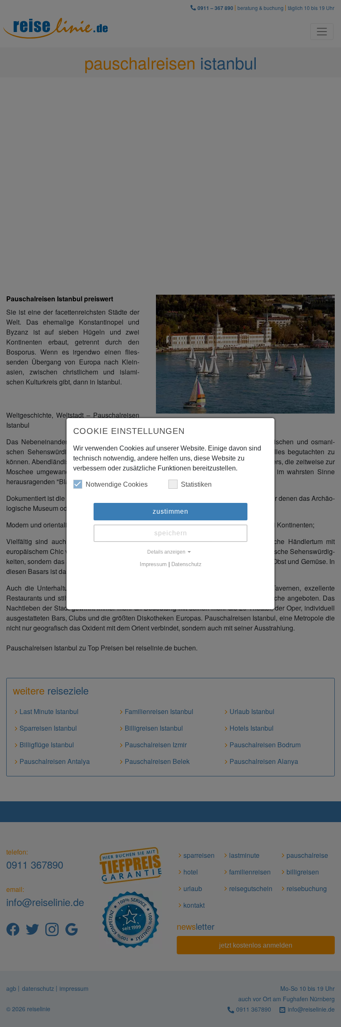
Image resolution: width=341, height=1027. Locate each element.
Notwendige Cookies (117, 484)
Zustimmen (170, 511)
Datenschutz (186, 564)
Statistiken (196, 484)
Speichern (170, 533)
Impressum (153, 564)
